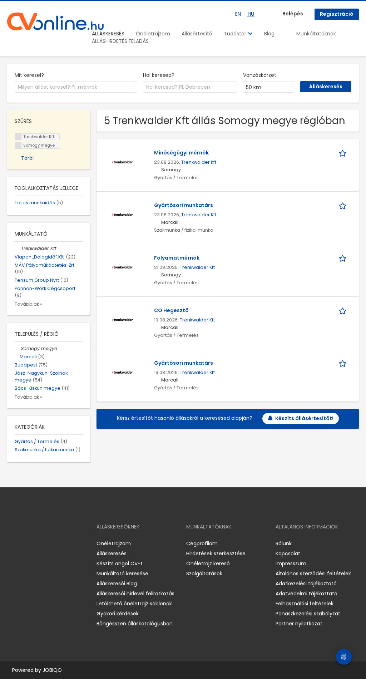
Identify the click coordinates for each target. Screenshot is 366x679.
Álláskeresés (112, 553)
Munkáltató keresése (122, 573)
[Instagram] (24, 544)
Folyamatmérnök (176, 257)
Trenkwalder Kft (198, 162)
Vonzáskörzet (259, 75)
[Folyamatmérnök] (122, 266)
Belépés (292, 13)
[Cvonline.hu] (55, 21)
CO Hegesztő (171, 310)
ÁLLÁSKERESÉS (108, 33)
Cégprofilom (202, 543)
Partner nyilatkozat (299, 623)
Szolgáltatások (204, 573)
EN (238, 14)
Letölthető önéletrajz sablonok (134, 603)
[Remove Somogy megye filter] (18, 348)
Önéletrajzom (153, 33)
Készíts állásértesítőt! (304, 418)
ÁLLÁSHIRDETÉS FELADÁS (120, 41)
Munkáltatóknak (316, 33)
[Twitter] (46, 544)
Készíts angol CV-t (120, 563)
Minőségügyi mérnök (181, 152)
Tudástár (236, 33)
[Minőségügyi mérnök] (122, 161)
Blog (269, 33)
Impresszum (291, 563)
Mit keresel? (29, 75)
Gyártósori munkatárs (183, 205)
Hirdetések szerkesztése (216, 553)
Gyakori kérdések (118, 613)
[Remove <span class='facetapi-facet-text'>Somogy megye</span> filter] (18, 145)
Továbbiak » (28, 304)
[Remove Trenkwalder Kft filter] (18, 248)
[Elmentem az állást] (344, 153)
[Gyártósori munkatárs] (122, 213)
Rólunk (284, 543)
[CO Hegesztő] (122, 319)
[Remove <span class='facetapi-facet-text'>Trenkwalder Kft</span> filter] (18, 137)
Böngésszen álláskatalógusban (135, 623)
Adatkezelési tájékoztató (306, 583)
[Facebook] (12, 544)
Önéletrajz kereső (208, 563)
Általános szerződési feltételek (313, 573)
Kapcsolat (288, 553)
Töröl (27, 158)
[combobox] (76, 87)
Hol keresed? (158, 75)
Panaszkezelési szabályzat (308, 613)
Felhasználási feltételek (304, 603)
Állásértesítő (197, 33)
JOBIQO (52, 670)
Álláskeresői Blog (117, 583)
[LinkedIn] (36, 544)
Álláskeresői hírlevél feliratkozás (135, 593)
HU (250, 14)
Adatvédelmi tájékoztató (306, 593)
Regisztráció (336, 14)
